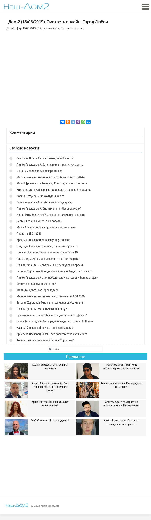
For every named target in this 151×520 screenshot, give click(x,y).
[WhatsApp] (83, 122)
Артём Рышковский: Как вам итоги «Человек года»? (49, 208)
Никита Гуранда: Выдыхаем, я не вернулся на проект (50, 265)
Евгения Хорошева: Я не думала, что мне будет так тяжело (54, 271)
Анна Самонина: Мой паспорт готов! (39, 171)
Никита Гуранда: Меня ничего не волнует (43, 309)
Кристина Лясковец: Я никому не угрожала (43, 240)
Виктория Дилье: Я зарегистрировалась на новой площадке (54, 189)
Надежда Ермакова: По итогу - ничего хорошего (47, 246)
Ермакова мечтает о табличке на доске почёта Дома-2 (52, 315)
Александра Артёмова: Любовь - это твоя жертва (48, 258)
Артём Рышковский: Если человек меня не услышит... (50, 164)
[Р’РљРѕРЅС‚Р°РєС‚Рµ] (62, 122)
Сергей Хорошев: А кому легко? (36, 284)
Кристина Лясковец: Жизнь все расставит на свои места (52, 334)
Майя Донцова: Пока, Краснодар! (37, 290)
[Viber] (78, 122)
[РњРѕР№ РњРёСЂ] (88, 122)
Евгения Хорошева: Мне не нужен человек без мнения (50, 302)
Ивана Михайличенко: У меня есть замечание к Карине (51, 215)
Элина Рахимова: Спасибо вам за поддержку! (45, 202)
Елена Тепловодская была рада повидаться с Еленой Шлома (55, 321)
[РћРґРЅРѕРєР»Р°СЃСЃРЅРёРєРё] (68, 122)
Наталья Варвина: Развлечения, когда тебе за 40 (47, 252)
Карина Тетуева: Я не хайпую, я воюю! (40, 196)
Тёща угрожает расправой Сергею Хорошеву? (45, 340)
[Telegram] (73, 122)
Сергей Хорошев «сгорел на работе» (39, 221)
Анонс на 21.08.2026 (29, 233)
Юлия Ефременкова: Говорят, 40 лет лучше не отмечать (52, 183)
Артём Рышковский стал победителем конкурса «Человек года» (57, 277)
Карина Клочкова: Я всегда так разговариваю (45, 327)
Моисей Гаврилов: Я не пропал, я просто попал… (46, 227)
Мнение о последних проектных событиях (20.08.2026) (51, 296)
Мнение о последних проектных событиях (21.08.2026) (51, 177)
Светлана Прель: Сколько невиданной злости (45, 158)
